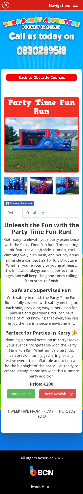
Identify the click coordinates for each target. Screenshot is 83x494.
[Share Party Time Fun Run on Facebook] (41, 203)
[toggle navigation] (75, 5)
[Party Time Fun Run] (41, 144)
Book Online (21, 393)
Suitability (35, 212)
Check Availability (58, 393)
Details (13, 212)
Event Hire (40, 486)
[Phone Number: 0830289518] (41, 51)
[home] (5, 5)
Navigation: (59, 5)
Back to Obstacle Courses (41, 77)
